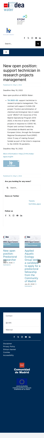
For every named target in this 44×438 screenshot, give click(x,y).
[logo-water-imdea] (14, 2)
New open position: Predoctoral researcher (10, 255)
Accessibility (8, 355)
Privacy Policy (9, 346)
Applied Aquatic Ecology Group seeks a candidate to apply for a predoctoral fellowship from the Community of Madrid (32, 266)
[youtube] (36, 38)
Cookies (6, 352)
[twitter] (28, 38)
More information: (11, 154)
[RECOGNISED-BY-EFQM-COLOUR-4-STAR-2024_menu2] (22, 14)
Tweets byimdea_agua (35, 202)
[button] (4, 261)
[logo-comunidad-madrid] (22, 363)
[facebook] (24, 38)
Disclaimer (7, 344)
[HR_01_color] (8, 29)
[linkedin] (40, 38)
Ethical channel (9, 349)
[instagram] (32, 38)
